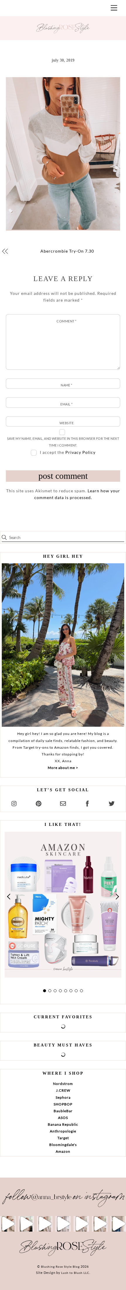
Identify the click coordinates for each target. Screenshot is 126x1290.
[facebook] (87, 802)
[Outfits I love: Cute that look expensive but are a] (44, 1224)
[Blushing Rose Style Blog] (63, 1255)
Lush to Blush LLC (75, 1272)
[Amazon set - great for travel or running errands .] (8, 1224)
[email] (63, 802)
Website (66, 423)
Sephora (63, 1097)
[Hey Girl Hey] (63, 645)
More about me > (63, 767)
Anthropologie (63, 1131)
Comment (66, 321)
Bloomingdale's (63, 1144)
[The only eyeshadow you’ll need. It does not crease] (26, 1224)
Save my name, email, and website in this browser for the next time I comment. (63, 442)
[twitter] (112, 802)
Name (66, 385)
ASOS (63, 1117)
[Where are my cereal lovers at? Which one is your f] (100, 1224)
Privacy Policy (80, 452)
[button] (9, 896)
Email (66, 404)
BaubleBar (63, 1111)
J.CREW (63, 1090)
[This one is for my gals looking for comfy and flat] (118, 1224)
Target (63, 1138)
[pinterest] (39, 802)
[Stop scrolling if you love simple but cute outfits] (81, 1224)
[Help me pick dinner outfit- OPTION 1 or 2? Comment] (63, 1224)
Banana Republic (63, 1124)
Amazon (63, 1151)
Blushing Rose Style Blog (60, 1266)
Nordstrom (63, 1083)
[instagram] (14, 802)
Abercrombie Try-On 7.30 (67, 250)
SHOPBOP (63, 1104)
